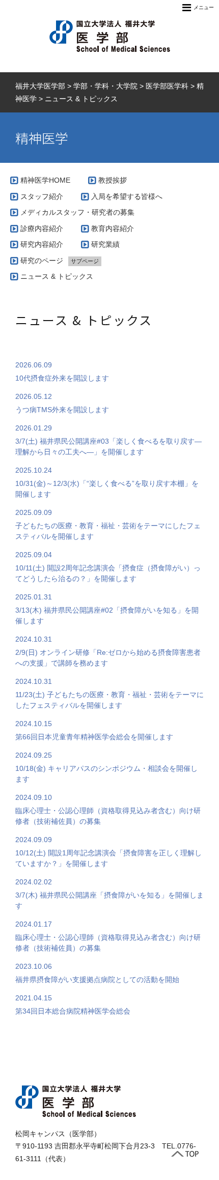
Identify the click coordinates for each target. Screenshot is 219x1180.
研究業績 (105, 244)
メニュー (204, 7)
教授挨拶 (112, 180)
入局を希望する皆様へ (126, 196)
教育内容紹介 (112, 228)
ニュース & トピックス (56, 276)
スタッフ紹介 (41, 196)
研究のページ (41, 260)
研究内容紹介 (41, 244)
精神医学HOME (45, 180)
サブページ (85, 261)
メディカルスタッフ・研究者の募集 (77, 212)
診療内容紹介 (41, 228)
